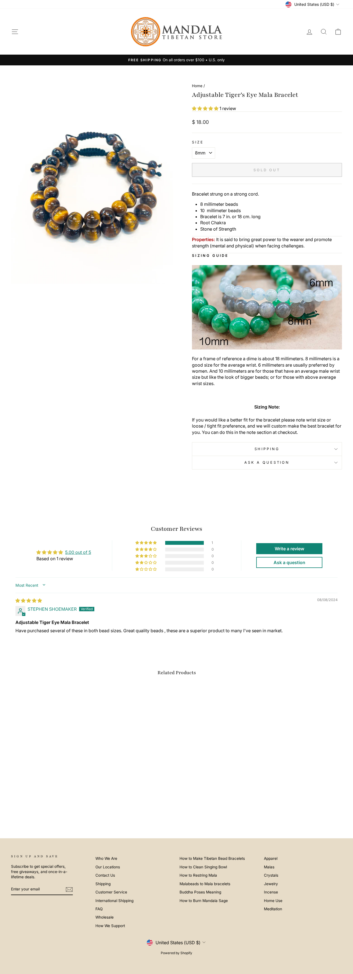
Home (197, 86)
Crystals (271, 875)
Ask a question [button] (289, 562)
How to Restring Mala (198, 875)
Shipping (267, 449)
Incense (271, 892)
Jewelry (271, 884)
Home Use (273, 900)
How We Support (110, 926)
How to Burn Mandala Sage (204, 900)
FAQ (99, 909)
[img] (28, 600)
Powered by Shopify (176, 953)
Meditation (273, 909)
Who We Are (106, 858)
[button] (206, 108)
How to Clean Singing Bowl (203, 867)
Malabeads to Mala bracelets (205, 884)
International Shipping (114, 900)
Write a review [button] (289, 548)
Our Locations (107, 867)
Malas (269, 867)
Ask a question (267, 462)
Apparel (270, 858)
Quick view (50, 780)
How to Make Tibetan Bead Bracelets (212, 858)
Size (198, 142)
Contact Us (105, 875)
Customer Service (111, 892)
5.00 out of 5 (78, 552)
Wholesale (104, 917)
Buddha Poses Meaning (200, 892)
